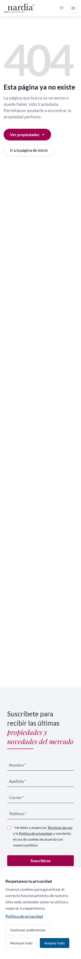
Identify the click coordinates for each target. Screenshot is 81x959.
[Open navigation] (73, 8)
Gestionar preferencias (27, 930)
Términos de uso (59, 827)
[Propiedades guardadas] (61, 8)
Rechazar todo (21, 943)
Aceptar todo (54, 943)
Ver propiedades (24, 134)
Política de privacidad (35, 833)
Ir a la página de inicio (29, 150)
